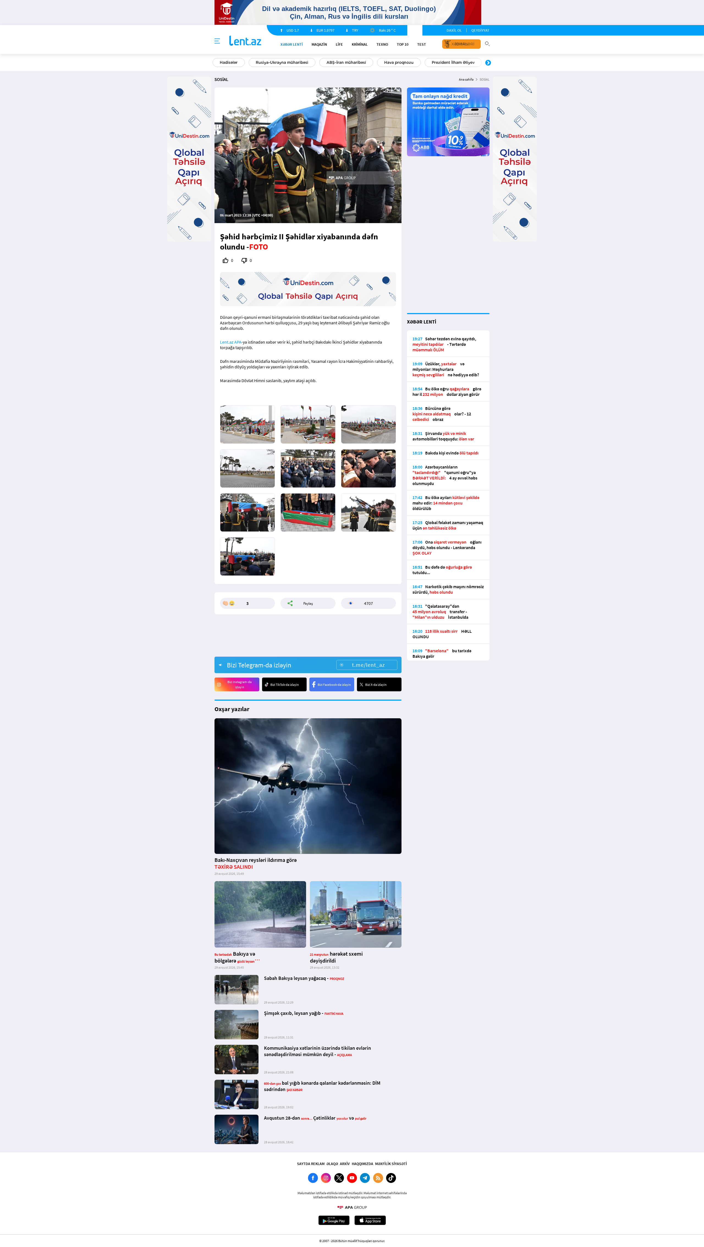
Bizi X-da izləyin (376, 685)
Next (488, 63)
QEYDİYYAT (480, 30)
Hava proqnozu (399, 62)
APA (237, 342)
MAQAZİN (319, 44)
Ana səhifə (466, 79)
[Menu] (217, 41)
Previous (216, 63)
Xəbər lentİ (291, 44)
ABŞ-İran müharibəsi (346, 62)
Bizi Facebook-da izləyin (334, 685)
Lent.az (226, 342)
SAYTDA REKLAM (310, 1163)
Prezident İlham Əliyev (453, 62)
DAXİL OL (454, 30)
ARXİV (345, 1163)
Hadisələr (229, 62)
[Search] (487, 43)
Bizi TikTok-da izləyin (284, 685)
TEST (421, 44)
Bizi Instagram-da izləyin (239, 684)
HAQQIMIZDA (362, 1163)
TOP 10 (402, 44)
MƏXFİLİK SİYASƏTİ (391, 1163)
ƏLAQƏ (332, 1163)
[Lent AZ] (245, 41)
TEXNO (382, 44)
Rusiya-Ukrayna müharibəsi (282, 62)
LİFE (339, 44)
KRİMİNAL (360, 44)
